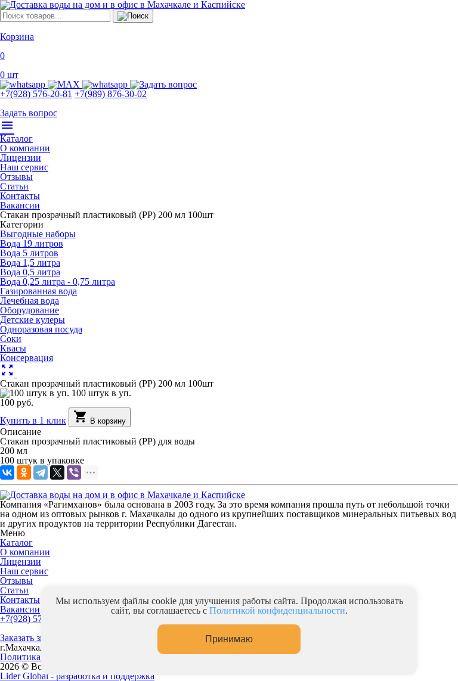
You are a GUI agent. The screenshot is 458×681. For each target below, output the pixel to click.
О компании (25, 148)
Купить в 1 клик (33, 420)
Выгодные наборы (38, 234)
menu (7, 125)
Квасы (13, 348)
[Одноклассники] (24, 472)
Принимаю (229, 639)
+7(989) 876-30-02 (111, 94)
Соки (10, 339)
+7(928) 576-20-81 (36, 94)
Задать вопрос (28, 113)
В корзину (99, 417)
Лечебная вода (29, 301)
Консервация (26, 358)
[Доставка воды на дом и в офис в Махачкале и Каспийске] (122, 495)
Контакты (20, 196)
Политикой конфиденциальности (277, 610)
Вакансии (20, 205)
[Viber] (74, 472)
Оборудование (29, 310)
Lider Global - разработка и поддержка (77, 676)
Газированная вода (38, 291)
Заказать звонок (32, 638)
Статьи (14, 186)
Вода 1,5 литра (30, 262)
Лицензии (20, 158)
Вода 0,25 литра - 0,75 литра (57, 281)
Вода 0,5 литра (30, 272)
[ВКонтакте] (7, 472)
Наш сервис (24, 167)
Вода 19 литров (31, 243)
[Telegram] (40, 472)
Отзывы (16, 177)
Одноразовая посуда (41, 329)
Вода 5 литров (29, 253)
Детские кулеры (32, 320)
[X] (57, 472)
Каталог (16, 138)
